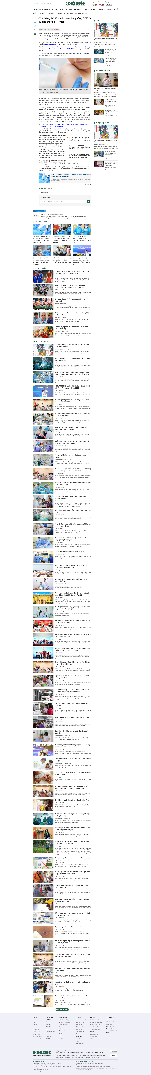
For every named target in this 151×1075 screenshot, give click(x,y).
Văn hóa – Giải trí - (60, 276)
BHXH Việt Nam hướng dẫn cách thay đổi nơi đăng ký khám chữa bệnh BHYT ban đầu (71, 286)
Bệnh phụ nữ (79, 1024)
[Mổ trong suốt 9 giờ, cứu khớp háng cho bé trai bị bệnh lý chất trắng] (43, 488)
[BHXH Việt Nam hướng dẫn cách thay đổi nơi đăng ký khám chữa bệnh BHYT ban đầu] (43, 290)
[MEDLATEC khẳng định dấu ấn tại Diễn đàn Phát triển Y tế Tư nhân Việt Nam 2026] (43, 391)
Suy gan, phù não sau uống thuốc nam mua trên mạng (72, 456)
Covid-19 (42, 214)
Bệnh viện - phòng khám (64, 1022)
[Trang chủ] (34, 9)
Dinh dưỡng (85, 9)
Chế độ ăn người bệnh (95, 1024)
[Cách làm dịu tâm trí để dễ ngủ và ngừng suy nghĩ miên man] (99, 102)
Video (60, 1035)
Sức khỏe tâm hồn (80, 1031)
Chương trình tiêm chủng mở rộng (56, 214)
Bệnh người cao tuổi (81, 1020)
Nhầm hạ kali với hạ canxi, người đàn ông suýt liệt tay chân (73, 732)
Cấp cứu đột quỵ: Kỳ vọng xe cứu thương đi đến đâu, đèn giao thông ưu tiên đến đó (72, 691)
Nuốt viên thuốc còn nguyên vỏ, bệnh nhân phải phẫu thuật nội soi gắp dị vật (72, 442)
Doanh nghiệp (109, 1024)
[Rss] (116, 1051)
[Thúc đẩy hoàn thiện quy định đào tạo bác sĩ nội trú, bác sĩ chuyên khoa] (43, 959)
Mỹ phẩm (78, 1038)
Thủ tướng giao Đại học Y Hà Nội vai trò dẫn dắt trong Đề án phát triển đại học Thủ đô (72, 594)
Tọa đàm (48, 1021)
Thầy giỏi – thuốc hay (64, 1020)
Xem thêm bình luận (43, 192)
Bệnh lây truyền (93, 1038)
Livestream (48, 1026)
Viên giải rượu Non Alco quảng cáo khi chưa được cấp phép (73, 859)
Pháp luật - (58, 317)
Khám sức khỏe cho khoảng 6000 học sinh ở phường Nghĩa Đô (71, 497)
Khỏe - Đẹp (92, 9)
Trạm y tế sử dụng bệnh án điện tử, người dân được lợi (71, 704)
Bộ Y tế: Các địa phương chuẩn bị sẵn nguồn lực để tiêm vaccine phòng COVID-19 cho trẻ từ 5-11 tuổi (79, 139)
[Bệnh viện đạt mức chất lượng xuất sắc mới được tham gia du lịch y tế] (43, 363)
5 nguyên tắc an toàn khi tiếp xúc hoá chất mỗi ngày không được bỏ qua (72, 842)
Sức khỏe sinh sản (94, 1036)
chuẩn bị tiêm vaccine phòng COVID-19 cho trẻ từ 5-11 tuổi (56, 216)
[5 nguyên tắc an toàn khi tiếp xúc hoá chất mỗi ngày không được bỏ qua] (43, 846)
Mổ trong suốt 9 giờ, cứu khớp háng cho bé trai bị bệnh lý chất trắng (73, 484)
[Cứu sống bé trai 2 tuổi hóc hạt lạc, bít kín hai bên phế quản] (43, 764)
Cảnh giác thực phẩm (94, 1026)
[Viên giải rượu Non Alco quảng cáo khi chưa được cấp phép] (43, 863)
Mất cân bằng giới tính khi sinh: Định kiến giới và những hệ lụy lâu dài (72, 415)
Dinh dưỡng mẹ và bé (94, 1020)
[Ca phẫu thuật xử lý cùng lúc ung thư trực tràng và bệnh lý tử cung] (43, 819)
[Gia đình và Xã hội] (94, 5)
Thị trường (109, 9)
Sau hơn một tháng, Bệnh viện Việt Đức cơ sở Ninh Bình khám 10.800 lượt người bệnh (71, 787)
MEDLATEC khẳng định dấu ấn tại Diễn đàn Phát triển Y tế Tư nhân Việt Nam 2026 (72, 387)
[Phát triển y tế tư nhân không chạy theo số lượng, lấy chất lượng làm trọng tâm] (43, 750)
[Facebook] (112, 1051)
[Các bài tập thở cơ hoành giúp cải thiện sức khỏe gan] (106, 80)
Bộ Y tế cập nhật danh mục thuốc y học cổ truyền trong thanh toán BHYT (72, 401)
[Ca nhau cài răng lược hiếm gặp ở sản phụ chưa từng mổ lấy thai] (43, 584)
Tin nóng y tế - (58, 501)
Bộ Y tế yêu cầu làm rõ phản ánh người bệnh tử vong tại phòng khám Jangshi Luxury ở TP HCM (72, 373)
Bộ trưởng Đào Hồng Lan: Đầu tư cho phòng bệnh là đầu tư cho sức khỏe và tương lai (73, 649)
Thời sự (41, 9)
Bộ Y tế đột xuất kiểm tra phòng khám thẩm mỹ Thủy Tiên (72, 718)
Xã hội (34, 1020)
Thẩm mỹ (78, 1041)
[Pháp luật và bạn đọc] (101, 5)
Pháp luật (35, 1022)
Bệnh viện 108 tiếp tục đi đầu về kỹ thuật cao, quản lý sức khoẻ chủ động (71, 566)
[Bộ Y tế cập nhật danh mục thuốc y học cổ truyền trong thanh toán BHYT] (43, 405)
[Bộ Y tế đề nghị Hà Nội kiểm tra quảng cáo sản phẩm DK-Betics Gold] (43, 904)
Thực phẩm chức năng (95, 1029)
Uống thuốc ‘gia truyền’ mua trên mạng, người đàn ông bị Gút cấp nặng (73, 914)
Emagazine (61, 1033)
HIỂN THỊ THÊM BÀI (62, 1009)
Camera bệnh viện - (60, 445)
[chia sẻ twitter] (35, 22)
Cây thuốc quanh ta (63, 1024)
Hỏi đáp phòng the (94, 1034)
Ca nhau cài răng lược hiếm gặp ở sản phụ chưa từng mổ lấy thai (72, 580)
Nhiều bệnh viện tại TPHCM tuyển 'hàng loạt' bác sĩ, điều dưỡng (72, 969)
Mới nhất (50, 188)
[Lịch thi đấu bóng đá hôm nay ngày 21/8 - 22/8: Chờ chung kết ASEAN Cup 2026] (43, 276)
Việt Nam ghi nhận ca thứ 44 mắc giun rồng (70, 927)
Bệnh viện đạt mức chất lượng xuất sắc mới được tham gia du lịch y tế (73, 359)
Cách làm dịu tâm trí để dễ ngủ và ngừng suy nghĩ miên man (111, 101)
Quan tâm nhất (42, 188)
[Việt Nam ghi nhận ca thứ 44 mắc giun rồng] (43, 932)
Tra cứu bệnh (47, 9)
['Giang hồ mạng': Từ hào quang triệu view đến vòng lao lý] (43, 304)
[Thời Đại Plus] (109, 5)
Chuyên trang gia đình (111, 1030)
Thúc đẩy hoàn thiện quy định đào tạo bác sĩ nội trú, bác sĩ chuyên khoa (72, 955)
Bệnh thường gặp (80, 1022)
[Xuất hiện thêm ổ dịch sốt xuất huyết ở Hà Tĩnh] (43, 805)
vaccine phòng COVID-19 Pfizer (49, 218)
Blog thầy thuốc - (59, 349)
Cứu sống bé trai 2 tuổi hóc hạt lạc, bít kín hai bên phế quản (73, 760)
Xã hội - (57, 289)
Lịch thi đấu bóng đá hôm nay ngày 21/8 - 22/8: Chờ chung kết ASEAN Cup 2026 (72, 272)
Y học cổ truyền (72, 9)
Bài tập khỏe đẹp (80, 1043)
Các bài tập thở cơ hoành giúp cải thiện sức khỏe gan (105, 89)
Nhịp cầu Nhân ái (110, 1026)
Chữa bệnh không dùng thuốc (64, 1027)
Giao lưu (48, 1024)
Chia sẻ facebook (39, 211)
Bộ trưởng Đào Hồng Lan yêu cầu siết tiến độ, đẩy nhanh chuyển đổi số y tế (73, 829)
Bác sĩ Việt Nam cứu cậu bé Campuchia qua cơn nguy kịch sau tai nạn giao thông (72, 873)
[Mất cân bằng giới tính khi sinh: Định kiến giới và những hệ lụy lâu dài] (43, 419)
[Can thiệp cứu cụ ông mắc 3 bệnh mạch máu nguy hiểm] (43, 515)
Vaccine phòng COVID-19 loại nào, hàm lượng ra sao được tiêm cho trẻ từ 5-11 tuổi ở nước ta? (80, 147)
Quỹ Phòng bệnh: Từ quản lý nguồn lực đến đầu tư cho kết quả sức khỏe (73, 635)
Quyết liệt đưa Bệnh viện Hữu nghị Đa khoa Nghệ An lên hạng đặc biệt (72, 622)
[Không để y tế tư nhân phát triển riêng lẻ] (43, 557)
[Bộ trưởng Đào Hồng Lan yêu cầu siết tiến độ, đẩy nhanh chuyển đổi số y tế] (43, 833)
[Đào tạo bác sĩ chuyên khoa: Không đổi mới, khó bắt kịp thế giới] (99, 154)
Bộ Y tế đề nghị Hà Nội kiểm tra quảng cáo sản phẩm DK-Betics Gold (72, 900)
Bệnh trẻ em (79, 1029)
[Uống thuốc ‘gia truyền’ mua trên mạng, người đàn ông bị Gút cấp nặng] (43, 918)
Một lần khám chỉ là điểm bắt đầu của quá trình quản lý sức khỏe (72, 677)
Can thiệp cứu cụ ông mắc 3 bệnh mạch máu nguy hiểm (73, 511)
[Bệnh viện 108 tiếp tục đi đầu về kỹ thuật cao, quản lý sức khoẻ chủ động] (43, 570)
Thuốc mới (48, 1036)
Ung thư (78, 1033)
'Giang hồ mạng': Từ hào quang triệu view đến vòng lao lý (72, 300)
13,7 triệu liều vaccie (80, 216)
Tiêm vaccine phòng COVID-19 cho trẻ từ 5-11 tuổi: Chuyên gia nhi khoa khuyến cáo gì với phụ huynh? (80, 156)
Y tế (37, 9)
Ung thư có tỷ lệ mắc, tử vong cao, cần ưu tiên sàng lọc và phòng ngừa (71, 539)
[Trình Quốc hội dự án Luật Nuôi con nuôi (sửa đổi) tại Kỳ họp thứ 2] (43, 777)
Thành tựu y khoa (52, 13)
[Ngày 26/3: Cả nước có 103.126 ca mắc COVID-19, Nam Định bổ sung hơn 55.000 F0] (82, 229)
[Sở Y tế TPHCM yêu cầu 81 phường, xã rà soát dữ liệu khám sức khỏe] (43, 890)
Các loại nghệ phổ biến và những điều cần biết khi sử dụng (111, 112)
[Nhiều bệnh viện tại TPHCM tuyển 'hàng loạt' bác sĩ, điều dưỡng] (43, 973)
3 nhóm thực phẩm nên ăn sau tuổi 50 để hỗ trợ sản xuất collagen (72, 328)
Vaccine (48, 1038)
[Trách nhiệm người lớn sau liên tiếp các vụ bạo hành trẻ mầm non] (43, 350)
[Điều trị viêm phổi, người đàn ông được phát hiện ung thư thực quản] (43, 946)
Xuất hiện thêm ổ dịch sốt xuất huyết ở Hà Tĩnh (72, 800)
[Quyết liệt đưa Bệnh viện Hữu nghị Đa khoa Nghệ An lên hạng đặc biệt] (43, 626)
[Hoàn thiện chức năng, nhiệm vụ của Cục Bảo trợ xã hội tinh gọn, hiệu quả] (43, 667)
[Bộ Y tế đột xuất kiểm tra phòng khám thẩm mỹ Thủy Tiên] (43, 722)
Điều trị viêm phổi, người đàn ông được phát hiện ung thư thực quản (72, 942)
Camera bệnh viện (82, 13)
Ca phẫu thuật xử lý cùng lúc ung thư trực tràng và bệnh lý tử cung (73, 815)
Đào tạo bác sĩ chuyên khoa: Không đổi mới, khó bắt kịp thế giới (111, 153)
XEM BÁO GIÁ (89, 1061)
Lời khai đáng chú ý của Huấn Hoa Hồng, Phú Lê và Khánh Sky (73, 314)
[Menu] (114, 9)
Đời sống (108, 1032)
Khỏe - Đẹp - (58, 331)
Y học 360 (61, 9)
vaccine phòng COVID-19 (52, 44)
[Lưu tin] (35, 30)
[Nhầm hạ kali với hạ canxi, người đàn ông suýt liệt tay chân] (43, 736)
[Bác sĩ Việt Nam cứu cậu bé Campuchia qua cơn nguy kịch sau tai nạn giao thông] (43, 877)
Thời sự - (57, 303)
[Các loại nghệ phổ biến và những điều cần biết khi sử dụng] (99, 112)
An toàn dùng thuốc (50, 1031)
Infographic (61, 1038)
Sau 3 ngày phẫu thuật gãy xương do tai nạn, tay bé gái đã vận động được (72, 608)
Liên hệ (113, 1055)
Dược (66, 9)
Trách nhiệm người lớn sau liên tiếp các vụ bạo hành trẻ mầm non (72, 346)
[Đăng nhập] (109, 2)
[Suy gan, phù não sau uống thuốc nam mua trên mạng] (43, 460)
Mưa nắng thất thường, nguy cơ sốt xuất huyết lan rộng (73, 983)
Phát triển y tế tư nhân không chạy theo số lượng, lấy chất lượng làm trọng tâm (73, 746)
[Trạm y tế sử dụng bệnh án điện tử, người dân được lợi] (43, 708)
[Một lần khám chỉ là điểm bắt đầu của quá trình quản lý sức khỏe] (43, 681)
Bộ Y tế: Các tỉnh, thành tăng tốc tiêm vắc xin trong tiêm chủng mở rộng (71, 428)
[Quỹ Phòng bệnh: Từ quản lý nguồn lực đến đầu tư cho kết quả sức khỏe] (43, 639)
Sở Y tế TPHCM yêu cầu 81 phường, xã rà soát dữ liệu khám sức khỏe (73, 886)
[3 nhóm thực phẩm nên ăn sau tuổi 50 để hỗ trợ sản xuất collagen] (43, 332)
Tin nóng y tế (43, 13)
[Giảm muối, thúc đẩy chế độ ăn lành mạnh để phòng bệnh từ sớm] (43, 1001)
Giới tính (79, 9)
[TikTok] (93, 2)
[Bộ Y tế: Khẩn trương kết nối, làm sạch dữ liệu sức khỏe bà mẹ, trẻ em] (43, 529)
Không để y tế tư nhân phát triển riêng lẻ (69, 552)
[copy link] (35, 26)
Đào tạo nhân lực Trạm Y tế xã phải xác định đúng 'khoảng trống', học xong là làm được (73, 470)
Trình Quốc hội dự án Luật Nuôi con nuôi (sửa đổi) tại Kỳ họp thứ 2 (73, 773)
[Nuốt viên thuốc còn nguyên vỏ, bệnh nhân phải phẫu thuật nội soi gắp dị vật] (43, 446)
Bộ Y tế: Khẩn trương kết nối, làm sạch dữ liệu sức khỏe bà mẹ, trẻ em (73, 525)
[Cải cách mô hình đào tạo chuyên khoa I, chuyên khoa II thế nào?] (99, 164)
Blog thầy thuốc (62, 13)
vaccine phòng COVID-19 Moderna (69, 218)
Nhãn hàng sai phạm (110, 1021)
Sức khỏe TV (54, 9)
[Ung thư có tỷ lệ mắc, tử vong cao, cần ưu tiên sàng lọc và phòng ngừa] (43, 543)
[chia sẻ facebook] (35, 19)
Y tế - (56, 363)
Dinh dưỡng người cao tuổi (96, 1022)
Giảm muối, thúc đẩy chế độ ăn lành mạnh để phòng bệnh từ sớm (71, 997)
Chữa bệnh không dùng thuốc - (102, 92)
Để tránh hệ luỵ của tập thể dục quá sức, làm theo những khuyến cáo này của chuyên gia (62, 260)
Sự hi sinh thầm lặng (72, 13)
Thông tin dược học (50, 1034)
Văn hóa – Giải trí (110, 1028)
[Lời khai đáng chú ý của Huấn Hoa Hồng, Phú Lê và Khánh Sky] (43, 318)
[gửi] (88, 201)
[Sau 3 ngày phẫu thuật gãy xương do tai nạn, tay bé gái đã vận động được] (43, 612)
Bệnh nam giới (79, 1026)
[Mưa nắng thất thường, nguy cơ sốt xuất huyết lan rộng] (43, 987)
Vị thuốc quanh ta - (109, 115)
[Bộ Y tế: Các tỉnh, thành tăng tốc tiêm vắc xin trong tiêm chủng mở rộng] (43, 432)
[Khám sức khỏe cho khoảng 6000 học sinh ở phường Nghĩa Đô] (43, 501)
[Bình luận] (35, 34)
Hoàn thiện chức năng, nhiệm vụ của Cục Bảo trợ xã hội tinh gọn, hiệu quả (72, 663)
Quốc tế (35, 1024)
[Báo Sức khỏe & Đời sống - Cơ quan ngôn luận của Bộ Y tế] (75, 4)
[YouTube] (98, 1)
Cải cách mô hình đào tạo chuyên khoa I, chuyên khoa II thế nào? (111, 164)
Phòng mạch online (101, 9)
